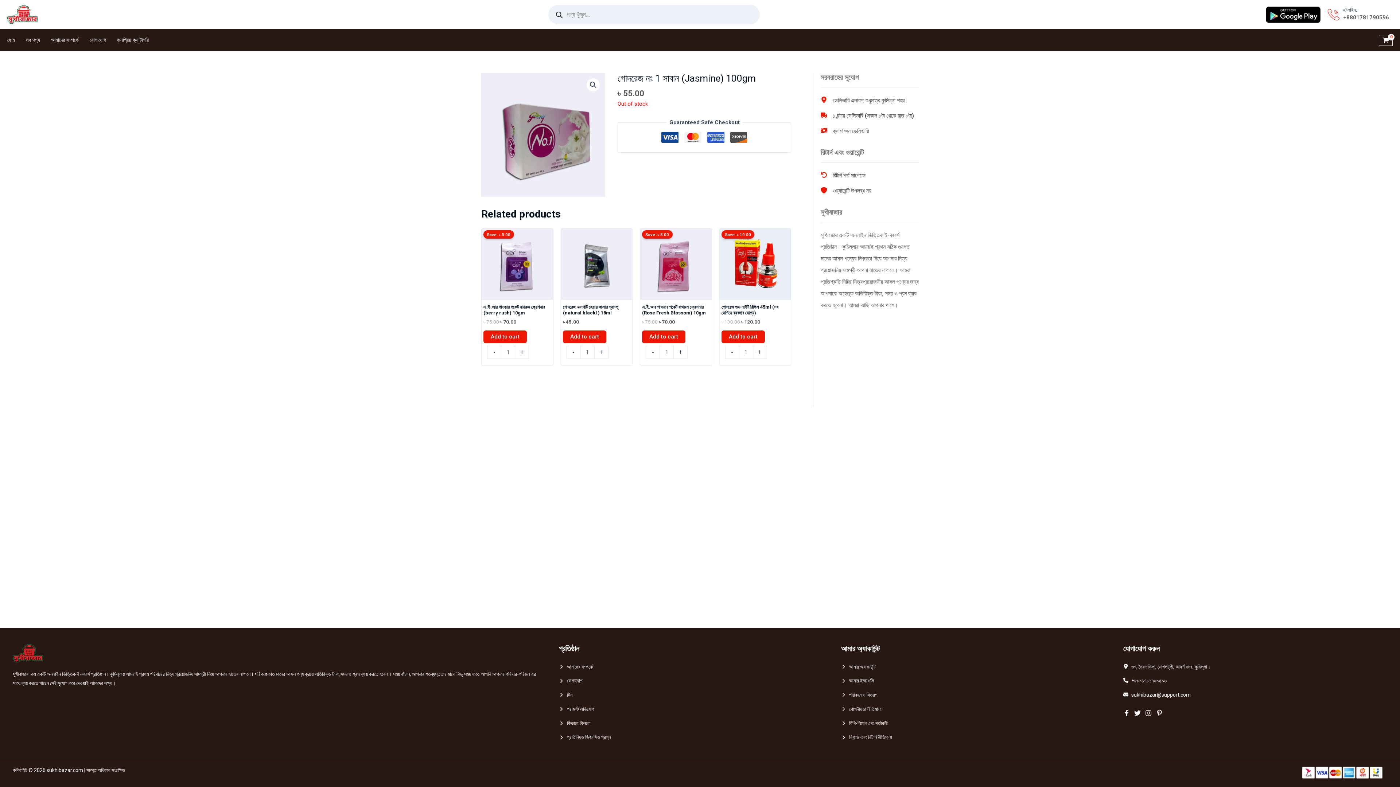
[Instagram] (1148, 713)
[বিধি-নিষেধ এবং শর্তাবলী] (864, 723)
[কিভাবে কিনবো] (575, 723)
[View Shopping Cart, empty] (1386, 40)
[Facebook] (1126, 713)
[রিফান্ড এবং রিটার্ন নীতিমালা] (866, 737)
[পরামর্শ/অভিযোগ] (576, 709)
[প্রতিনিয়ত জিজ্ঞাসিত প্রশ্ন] (585, 737)
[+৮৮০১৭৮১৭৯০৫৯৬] (1145, 680)
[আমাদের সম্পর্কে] (576, 667)
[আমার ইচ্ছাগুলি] (857, 680)
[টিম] (565, 695)
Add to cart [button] (505, 336)
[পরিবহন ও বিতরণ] (859, 695)
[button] (593, 84)
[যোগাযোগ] (571, 680)
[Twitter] (1137, 713)
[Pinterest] (1159, 713)
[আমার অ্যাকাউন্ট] (858, 667)
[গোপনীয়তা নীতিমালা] (861, 709)
